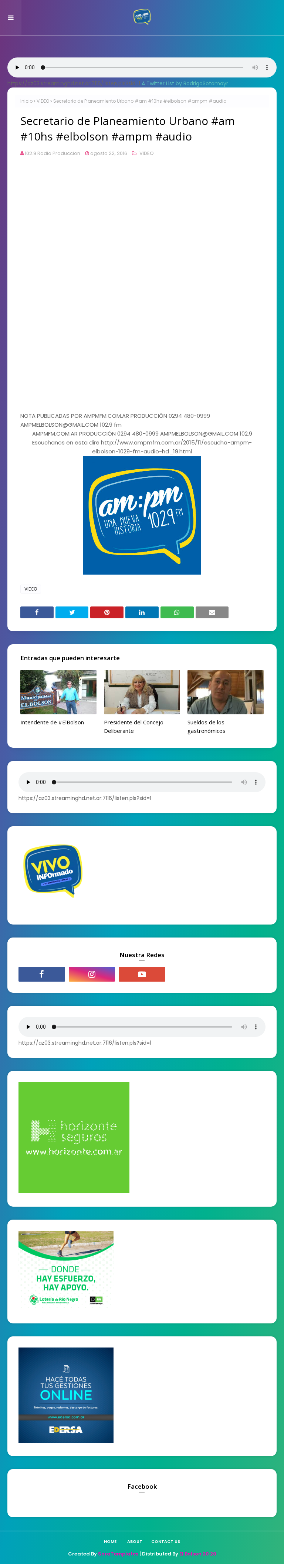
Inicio (26, 101)
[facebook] (41, 974)
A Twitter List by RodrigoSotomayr (185, 83)
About (134, 1541)
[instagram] (92, 974)
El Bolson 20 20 (197, 1553)
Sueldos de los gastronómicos (206, 726)
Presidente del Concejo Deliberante (133, 726)
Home (110, 1541)
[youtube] (142, 974)
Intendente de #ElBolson (52, 722)
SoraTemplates (118, 1553)
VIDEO (43, 101)
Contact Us (165, 1541)
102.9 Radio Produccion (52, 153)
